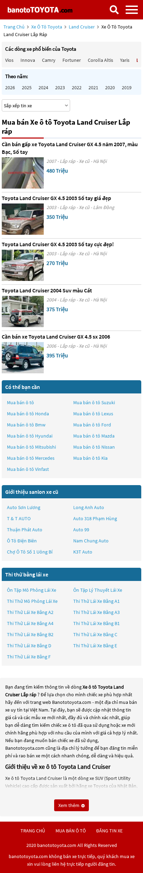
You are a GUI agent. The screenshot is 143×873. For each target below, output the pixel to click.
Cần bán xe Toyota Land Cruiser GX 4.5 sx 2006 (56, 336)
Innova (27, 60)
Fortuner (71, 60)
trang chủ (32, 831)
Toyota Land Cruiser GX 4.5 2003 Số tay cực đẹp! (58, 244)
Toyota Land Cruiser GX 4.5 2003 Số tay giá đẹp (56, 197)
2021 (93, 87)
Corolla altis (100, 60)
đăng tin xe (109, 831)
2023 (60, 87)
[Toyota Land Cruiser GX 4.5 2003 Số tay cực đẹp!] (23, 265)
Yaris (124, 60)
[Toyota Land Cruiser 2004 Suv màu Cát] (23, 311)
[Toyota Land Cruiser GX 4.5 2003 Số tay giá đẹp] (23, 219)
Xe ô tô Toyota (46, 27)
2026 (10, 87)
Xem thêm (69, 805)
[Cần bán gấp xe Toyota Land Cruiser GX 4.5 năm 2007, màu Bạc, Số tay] (23, 173)
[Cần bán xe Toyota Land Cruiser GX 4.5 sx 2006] (23, 357)
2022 (77, 87)
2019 (127, 87)
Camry (49, 60)
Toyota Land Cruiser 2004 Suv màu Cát (47, 290)
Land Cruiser (82, 27)
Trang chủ (14, 27)
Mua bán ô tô (20, 402)
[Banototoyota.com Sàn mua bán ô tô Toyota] (40, 9)
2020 (110, 87)
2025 (27, 87)
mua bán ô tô (71, 831)
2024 (43, 87)
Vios (9, 60)
